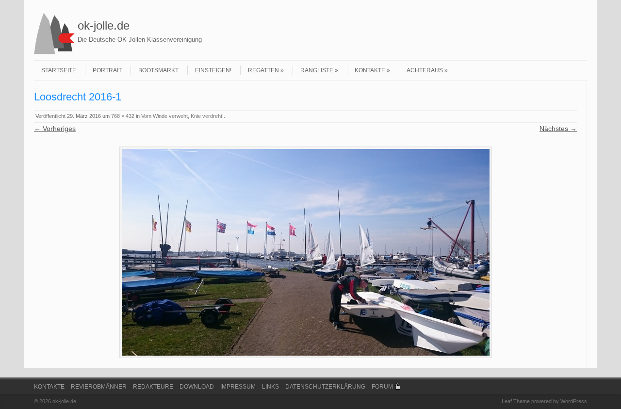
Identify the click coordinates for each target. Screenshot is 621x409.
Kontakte (370, 70)
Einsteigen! (213, 70)
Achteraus (425, 70)
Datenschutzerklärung (325, 386)
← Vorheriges (55, 128)
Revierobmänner (99, 386)
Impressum (238, 386)
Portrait (107, 70)
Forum (382, 386)
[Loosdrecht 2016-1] (305, 252)
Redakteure (153, 386)
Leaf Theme (516, 401)
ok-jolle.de (104, 25)
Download (197, 386)
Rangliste (316, 70)
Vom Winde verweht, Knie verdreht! (182, 116)
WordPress (573, 401)
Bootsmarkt (158, 70)
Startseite (58, 70)
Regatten (263, 70)
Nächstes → (558, 128)
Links (270, 386)
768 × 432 (122, 116)
